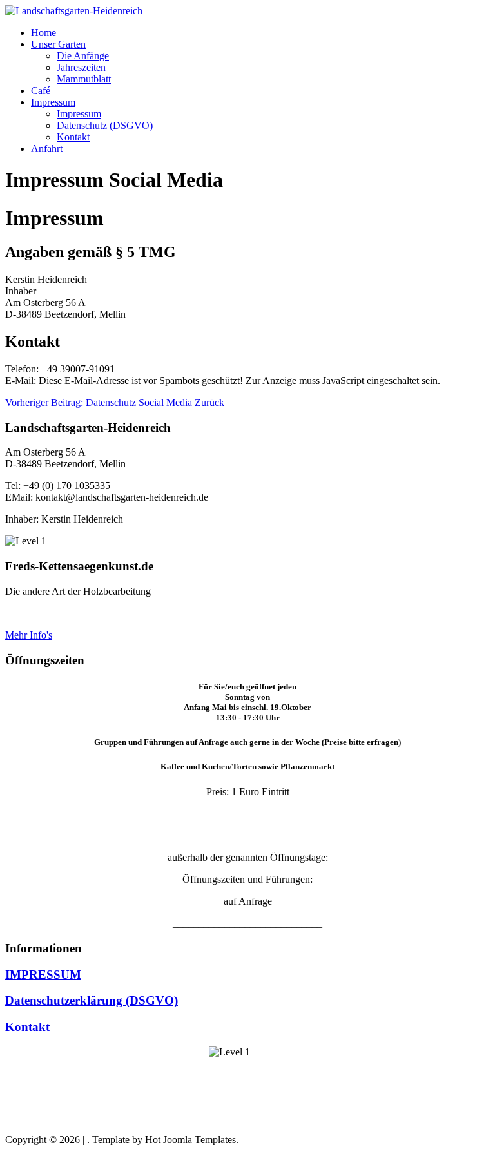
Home (43, 32)
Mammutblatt (84, 78)
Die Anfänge (83, 55)
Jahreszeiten (81, 67)
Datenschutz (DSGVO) (105, 125)
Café (40, 90)
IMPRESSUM (43, 974)
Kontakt (73, 136)
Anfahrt (47, 148)
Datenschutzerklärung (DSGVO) (91, 1000)
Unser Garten (58, 44)
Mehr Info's (28, 635)
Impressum (53, 102)
